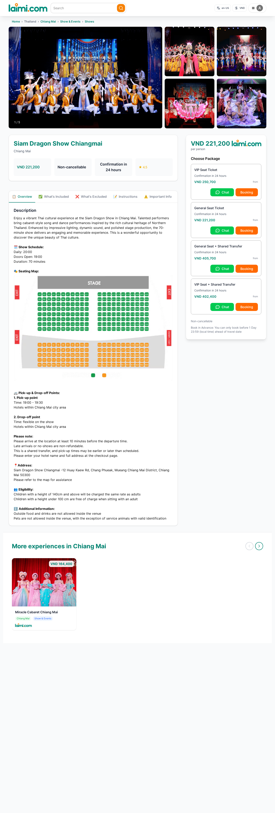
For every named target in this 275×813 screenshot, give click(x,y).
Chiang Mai (48, 21)
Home (16, 21)
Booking (246, 192)
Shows (89, 21)
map (46, 480)
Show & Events (70, 21)
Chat (225, 192)
